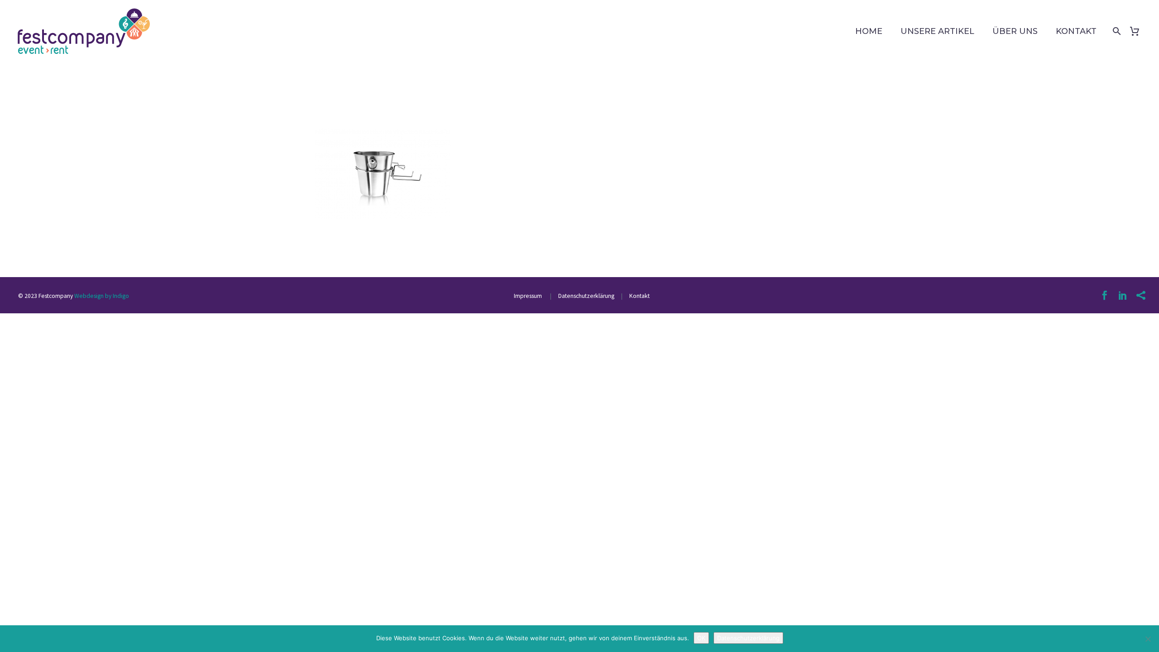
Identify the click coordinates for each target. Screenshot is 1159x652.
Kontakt (1076, 31)
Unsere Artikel (937, 31)
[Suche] (1115, 31)
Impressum (528, 296)
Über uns (1015, 31)
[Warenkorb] (1138, 31)
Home (868, 31)
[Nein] (1147, 638)
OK (701, 638)
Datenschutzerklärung (585, 296)
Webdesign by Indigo (101, 296)
